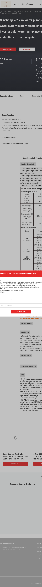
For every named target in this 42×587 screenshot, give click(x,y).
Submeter (21, 312)
